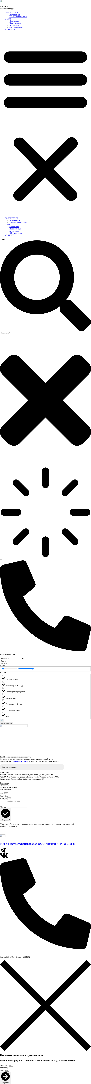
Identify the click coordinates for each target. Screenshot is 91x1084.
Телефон (3, 798)
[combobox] (11, 333)
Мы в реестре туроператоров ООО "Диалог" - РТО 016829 (37, 843)
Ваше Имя (4, 1065)
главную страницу (20, 761)
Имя (2, 794)
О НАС (8, 19)
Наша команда (15, 23)
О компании (14, 21)
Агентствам (14, 25)
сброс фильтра (6, 723)
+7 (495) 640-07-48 (16, 785)
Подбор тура (14, 15)
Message (3, 807)
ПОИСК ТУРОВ (11, 12)
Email (2, 796)
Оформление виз (16, 27)
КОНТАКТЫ (10, 30)
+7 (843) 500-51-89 (26, 787)
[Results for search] (45, 512)
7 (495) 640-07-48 (8, 952)
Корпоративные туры (18, 17)
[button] (45, 124)
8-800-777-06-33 (19, 789)
